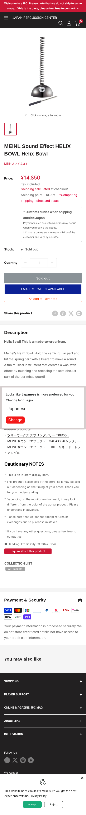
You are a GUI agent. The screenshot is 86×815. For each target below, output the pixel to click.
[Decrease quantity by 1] (25, 262)
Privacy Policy (38, 796)
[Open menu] (6, 17)
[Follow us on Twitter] (15, 760)
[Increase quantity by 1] (52, 262)
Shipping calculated (35, 189)
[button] (43, 289)
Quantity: (11, 263)
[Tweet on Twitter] (71, 313)
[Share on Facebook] (55, 313)
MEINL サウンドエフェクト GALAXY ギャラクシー (44, 441)
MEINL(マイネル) (15, 163)
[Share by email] (79, 313)
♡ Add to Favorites (43, 299)
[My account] (69, 23)
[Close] (82, 778)
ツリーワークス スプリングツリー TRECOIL (38, 435)
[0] (77, 23)
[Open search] (60, 23)
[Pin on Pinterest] (63, 313)
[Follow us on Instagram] (23, 760)
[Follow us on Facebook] (7, 760)
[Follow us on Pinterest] (31, 760)
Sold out (43, 278)
